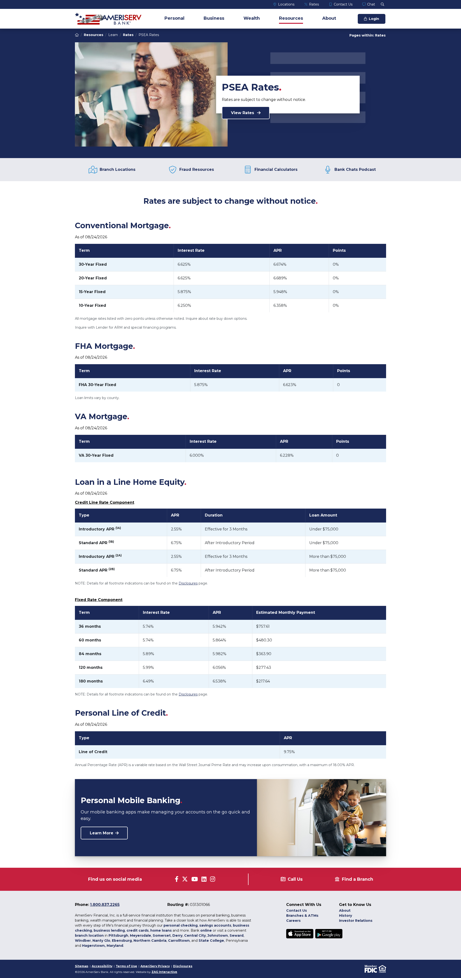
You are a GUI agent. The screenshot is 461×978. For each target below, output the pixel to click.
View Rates (243, 113)
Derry (177, 935)
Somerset (162, 935)
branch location (89, 935)
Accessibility (102, 966)
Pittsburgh (118, 935)
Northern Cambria (149, 940)
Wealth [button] (251, 18)
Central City (195, 935)
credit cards (138, 930)
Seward (236, 935)
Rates (314, 4)
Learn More (101, 833)
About (345, 910)
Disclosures (188, 583)
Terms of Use (126, 966)
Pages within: (367, 35)
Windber (83, 940)
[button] (382, 4)
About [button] (329, 18)
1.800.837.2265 (105, 904)
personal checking (181, 925)
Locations (286, 4)
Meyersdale (140, 935)
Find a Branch (357, 879)
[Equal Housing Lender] (382, 968)
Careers (293, 920)
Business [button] (214, 18)
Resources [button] (291, 18)
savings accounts (215, 925)
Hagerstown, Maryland (102, 945)
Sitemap (81, 966)
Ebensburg (122, 940)
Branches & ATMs (302, 915)
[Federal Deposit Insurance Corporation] (370, 968)
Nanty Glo (101, 940)
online (206, 930)
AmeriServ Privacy (155, 966)
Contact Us (343, 4)
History (345, 915)
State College (211, 940)
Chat (371, 4)
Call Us (295, 879)
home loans (161, 930)
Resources (93, 35)
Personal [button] (174, 18)
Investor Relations (355, 920)
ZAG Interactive (164, 972)
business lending (109, 930)
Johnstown (217, 935)
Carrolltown (179, 940)
